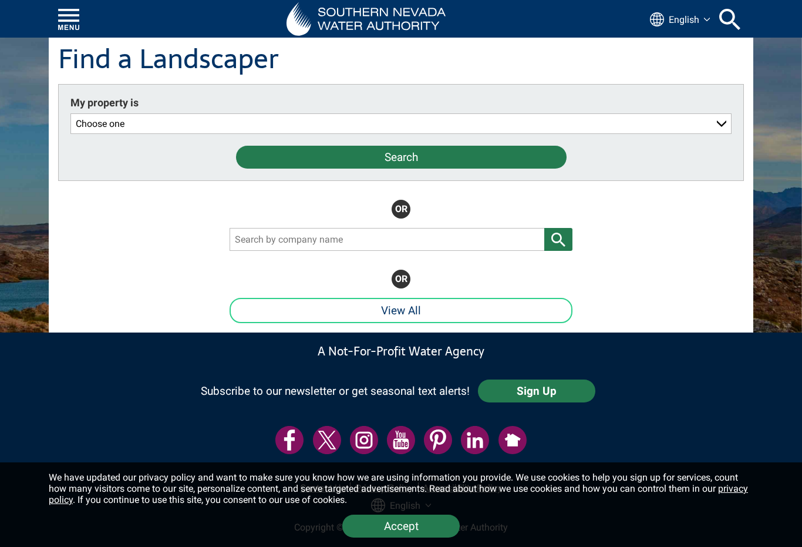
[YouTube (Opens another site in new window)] (401, 440)
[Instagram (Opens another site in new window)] (364, 440)
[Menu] (68, 19)
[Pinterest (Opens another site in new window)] (438, 440)
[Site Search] (729, 19)
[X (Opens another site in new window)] (327, 440)
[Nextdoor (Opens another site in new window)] (512, 440)
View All (401, 310)
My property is (104, 102)
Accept (401, 526)
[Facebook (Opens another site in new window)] (289, 440)
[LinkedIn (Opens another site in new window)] (475, 440)
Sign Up (537, 391)
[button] (366, 19)
